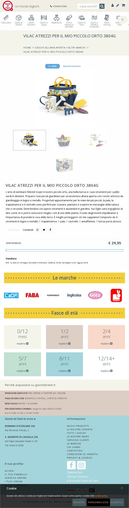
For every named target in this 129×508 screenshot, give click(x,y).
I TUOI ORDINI (14, 481)
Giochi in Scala (81, 23)
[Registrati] (117, 5)
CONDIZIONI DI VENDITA (82, 454)
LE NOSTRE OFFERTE (80, 429)
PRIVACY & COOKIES (80, 457)
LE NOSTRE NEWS (78, 436)
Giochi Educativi (31, 23)
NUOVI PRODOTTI (78, 425)
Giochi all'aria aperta (50, 47)
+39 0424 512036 (60, 6)
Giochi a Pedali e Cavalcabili (94, 24)
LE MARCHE (74, 443)
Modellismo (56, 22)
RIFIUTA (79, 502)
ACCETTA (117, 502)
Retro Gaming (106, 23)
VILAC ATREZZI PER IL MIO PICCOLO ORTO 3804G (53, 51)
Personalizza (98, 502)
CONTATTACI (75, 450)
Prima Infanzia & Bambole (69, 24)
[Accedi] (112, 5)
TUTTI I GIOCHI (76, 432)
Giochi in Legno (44, 23)
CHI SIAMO (74, 447)
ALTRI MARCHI (76, 47)
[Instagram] (81, 465)
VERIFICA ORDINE (16, 477)
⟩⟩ (122, 19)
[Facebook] (71, 465)
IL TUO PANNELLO (16, 474)
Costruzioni (6, 22)
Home (27, 47)
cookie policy (101, 495)
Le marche (64, 277)
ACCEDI (9, 470)
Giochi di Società (19, 23)
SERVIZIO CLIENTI (78, 440)
